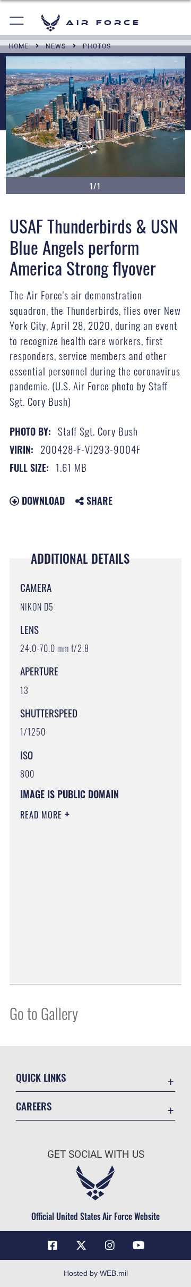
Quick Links (41, 1077)
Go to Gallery (44, 1012)
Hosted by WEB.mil (96, 1273)
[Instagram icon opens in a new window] (110, 1245)
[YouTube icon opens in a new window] (138, 1245)
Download (42, 500)
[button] (17, 22)
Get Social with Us (95, 1154)
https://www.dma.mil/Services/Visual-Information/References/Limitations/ (84, 964)
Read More (42, 814)
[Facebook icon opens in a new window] (52, 1245)
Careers (33, 1106)
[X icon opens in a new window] (81, 1245)
